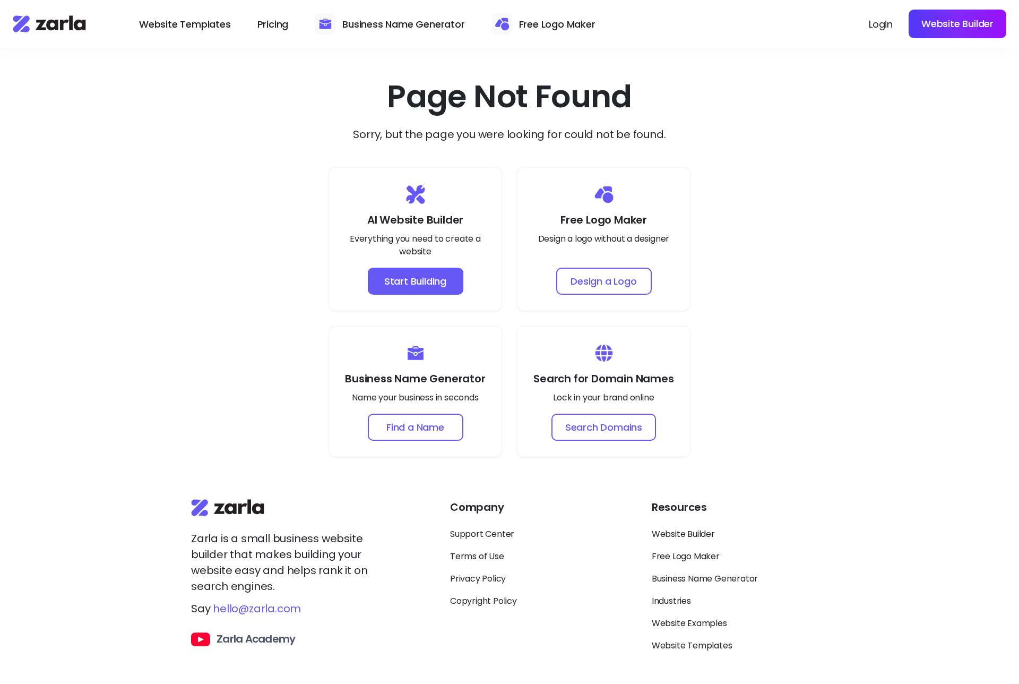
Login (881, 24)
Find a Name (415, 427)
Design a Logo (603, 281)
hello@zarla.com (257, 608)
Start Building (415, 281)
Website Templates (185, 24)
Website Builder (957, 23)
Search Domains (603, 427)
